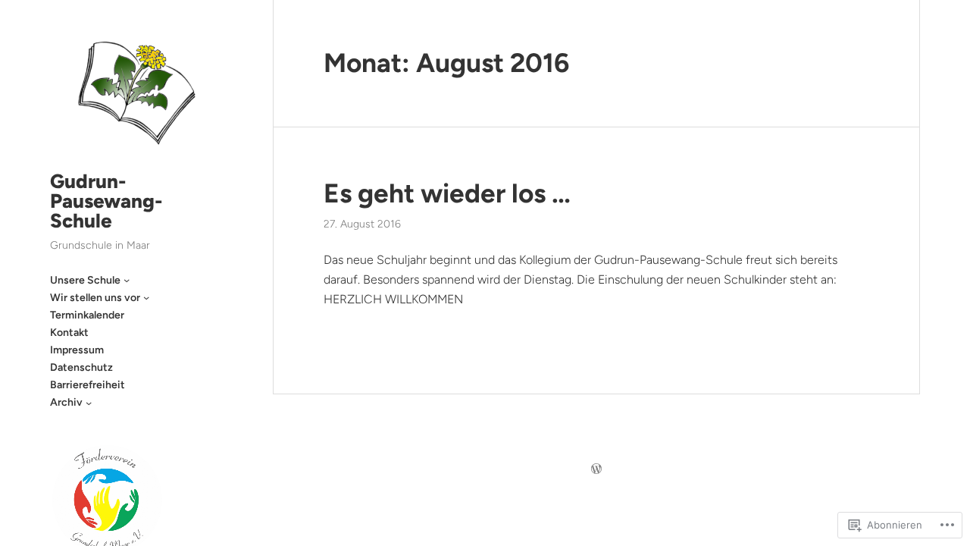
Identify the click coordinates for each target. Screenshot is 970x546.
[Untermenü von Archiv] (89, 403)
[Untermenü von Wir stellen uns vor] (146, 297)
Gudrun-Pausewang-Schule (106, 201)
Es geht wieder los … (447, 193)
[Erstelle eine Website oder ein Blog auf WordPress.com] (596, 469)
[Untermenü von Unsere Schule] (127, 280)
